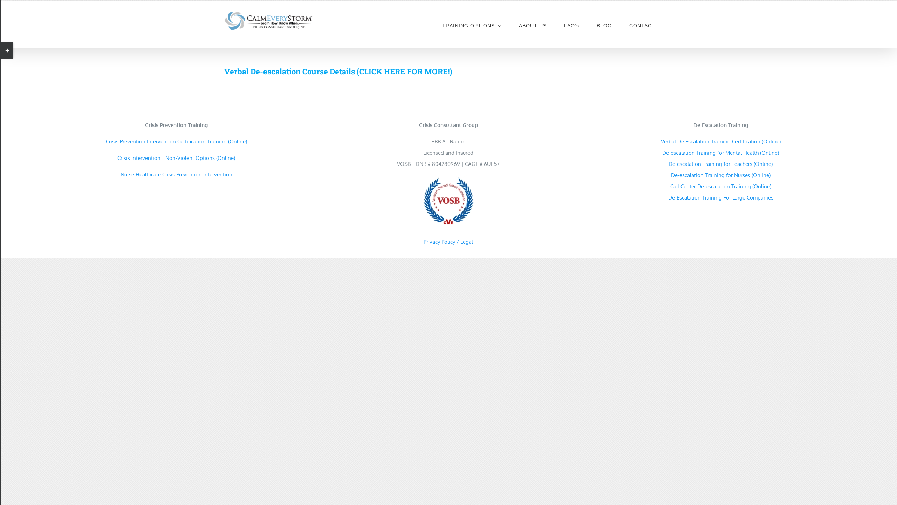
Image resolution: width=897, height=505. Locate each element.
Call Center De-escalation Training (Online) (720, 186)
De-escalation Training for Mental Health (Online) (720, 152)
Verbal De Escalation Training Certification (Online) (721, 141)
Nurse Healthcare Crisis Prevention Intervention (176, 174)
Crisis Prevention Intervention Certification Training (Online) (176, 141)
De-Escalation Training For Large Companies (720, 197)
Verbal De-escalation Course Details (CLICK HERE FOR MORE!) (338, 71)
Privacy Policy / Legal (448, 241)
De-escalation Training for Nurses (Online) (721, 175)
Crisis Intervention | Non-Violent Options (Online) (176, 158)
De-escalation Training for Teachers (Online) (721, 164)
